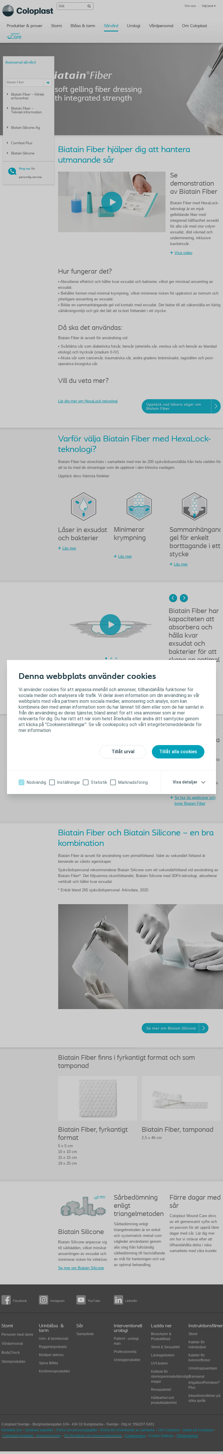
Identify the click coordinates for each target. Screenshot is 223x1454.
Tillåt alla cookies (178, 751)
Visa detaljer (185, 782)
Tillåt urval (123, 751)
